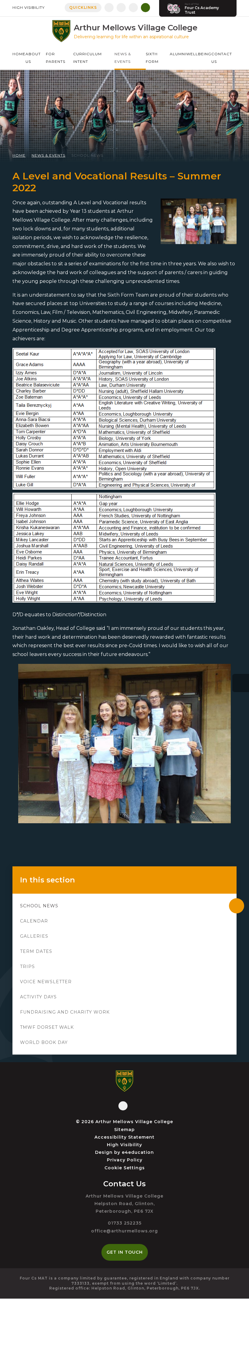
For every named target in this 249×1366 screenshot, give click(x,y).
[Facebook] (109, 7)
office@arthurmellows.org (124, 1231)
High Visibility (28, 7)
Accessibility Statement (124, 1137)
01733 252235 (125, 1223)
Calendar (34, 921)
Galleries (34, 936)
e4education (138, 1152)
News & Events (48, 155)
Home (19, 155)
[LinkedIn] (133, 7)
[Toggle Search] (145, 7)
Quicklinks (83, 7)
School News (87, 155)
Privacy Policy (124, 1160)
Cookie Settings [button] (124, 1168)
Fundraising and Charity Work (65, 1012)
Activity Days (38, 997)
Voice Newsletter (46, 981)
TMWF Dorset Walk (47, 1027)
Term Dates (36, 951)
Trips (27, 966)
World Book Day (44, 1042)
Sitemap (124, 1129)
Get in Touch (125, 1252)
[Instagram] (121, 7)
